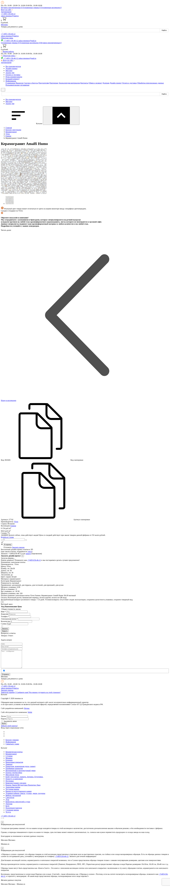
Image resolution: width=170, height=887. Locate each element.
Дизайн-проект (11, 68)
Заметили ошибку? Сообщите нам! (15, 692)
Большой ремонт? (13, 79)
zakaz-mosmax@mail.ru (10, 16)
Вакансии (19, 83)
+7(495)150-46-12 (34, 560)
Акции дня (10, 73)
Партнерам (53, 83)
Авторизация (6, 12)
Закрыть (5, 631)
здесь (30, 551)
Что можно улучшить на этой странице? (45, 692)
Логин (3, 716)
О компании (10, 83)
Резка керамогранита (14, 77)
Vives (16, 522)
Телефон (5, 616)
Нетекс (27, 708)
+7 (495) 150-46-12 (8, 14)
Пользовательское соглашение (17, 85)
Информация (11, 742)
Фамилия (4, 614)
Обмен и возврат (95, 83)
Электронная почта (9, 619)
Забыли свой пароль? (9, 726)
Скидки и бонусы (31, 83)
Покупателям (43, 83)
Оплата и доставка (13, 75)
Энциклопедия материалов (69, 83)
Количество (5, 621)
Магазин (9, 71)
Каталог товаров (12, 740)
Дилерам (105, 83)
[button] (7, 10)
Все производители (13, 66)
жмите (28, 554)
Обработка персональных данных (150, 83)
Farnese (13, 526)
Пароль (4, 719)
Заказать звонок (18, 547)
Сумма (3, 624)
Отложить (7, 547)
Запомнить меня (10, 721)
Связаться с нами (12, 744)
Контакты (84, 83)
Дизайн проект (116, 83)
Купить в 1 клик (7, 537)
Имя (3, 612)
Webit (30, 712)
